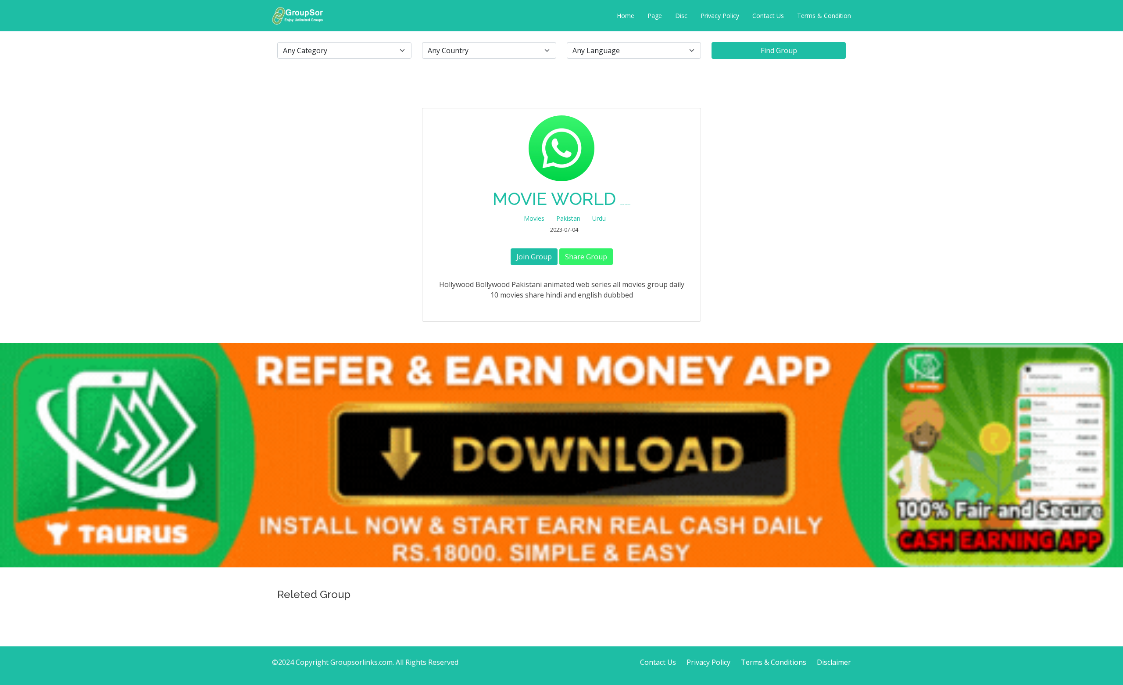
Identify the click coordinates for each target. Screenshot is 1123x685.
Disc (681, 15)
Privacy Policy (720, 15)
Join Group (534, 257)
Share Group (586, 257)
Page (654, 15)
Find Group (779, 50)
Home (625, 15)
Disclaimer (834, 662)
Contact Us (768, 15)
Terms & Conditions (773, 662)
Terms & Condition (824, 15)
